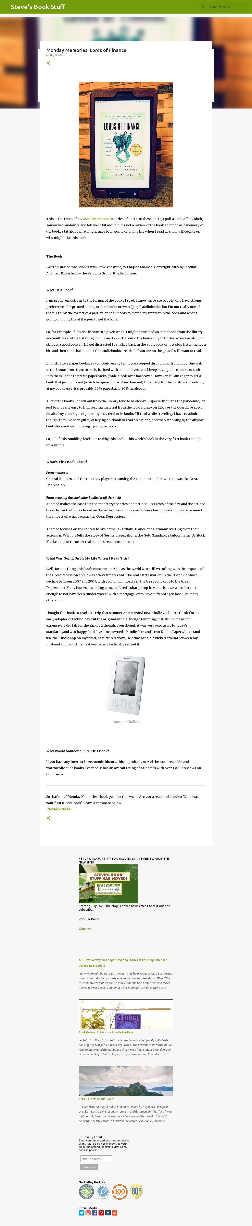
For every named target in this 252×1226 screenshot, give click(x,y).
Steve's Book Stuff (38, 6)
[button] (48, 63)
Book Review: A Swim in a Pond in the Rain (106, 1032)
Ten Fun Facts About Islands (96, 1099)
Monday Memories (98, 219)
